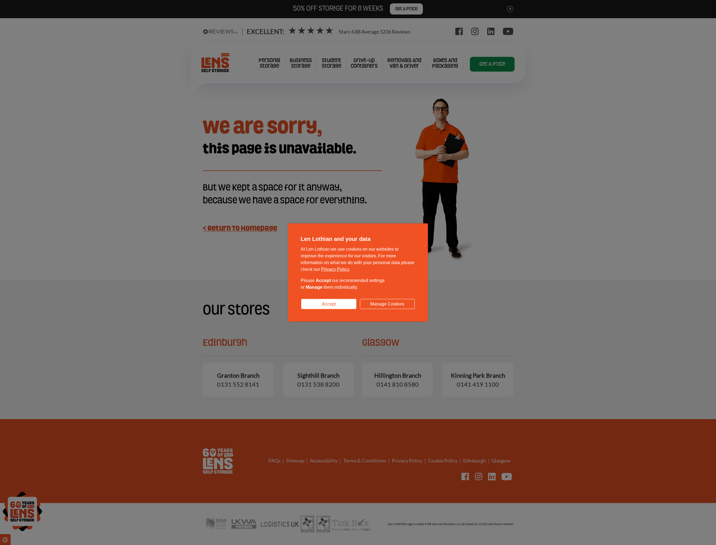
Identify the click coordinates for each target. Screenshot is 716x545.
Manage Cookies (387, 304)
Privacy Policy (335, 269)
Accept (329, 304)
